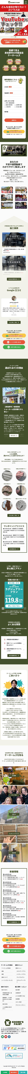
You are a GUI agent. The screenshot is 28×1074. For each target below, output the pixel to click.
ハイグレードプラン (21, 974)
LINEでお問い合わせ (14, 347)
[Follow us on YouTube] (5, 1036)
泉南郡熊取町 (18, 535)
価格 (3, 971)
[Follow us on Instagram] (9, 1036)
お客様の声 (18, 993)
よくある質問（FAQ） (21, 996)
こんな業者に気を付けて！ (7, 1007)
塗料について (5, 977)
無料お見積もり (14, 1072)
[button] (14, 279)
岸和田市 (17, 528)
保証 (3, 974)
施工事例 (18, 990)
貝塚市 (18, 541)
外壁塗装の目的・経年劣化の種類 (7, 993)
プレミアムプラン (20, 977)
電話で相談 (23, 1072)
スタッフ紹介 (19, 1002)
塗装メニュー (19, 968)
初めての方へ (5, 990)
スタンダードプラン (21, 971)
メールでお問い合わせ (14, 342)
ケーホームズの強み (6, 968)
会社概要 (18, 999)
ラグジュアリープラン (21, 981)
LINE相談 (5, 1072)
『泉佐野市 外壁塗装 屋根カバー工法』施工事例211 (14, 249)
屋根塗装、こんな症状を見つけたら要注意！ (7, 999)
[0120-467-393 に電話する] (14, 131)
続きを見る (13, 435)
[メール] (2, 1036)
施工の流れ (5, 1004)
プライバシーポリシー (21, 1005)
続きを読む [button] (14, 315)
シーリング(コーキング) (7, 980)
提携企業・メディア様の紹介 (9, 875)
